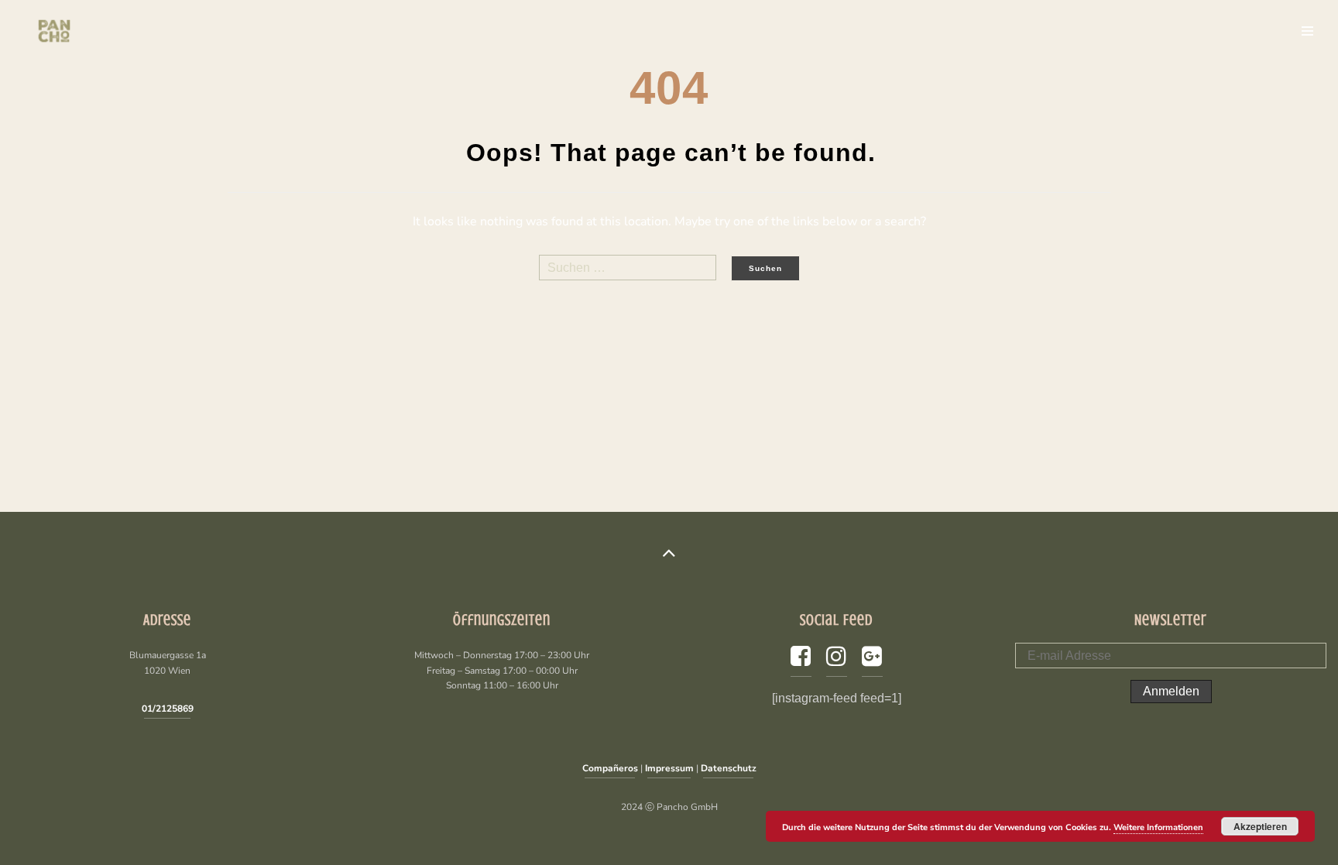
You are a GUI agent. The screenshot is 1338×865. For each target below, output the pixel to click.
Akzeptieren (1260, 826)
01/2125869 (168, 708)
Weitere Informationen (1158, 827)
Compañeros (610, 768)
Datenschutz (728, 768)
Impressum (669, 768)
